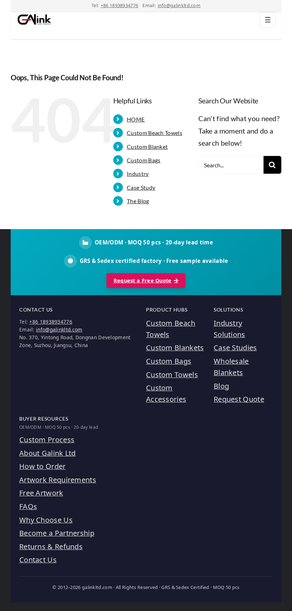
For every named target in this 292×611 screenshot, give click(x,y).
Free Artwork (41, 493)
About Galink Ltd (47, 453)
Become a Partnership (56, 533)
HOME (136, 119)
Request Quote (239, 399)
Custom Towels (172, 374)
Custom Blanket (147, 146)
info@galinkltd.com (179, 5)
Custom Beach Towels (154, 132)
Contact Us (38, 559)
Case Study (141, 187)
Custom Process (46, 439)
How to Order (42, 466)
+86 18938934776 (120, 5)
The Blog (138, 201)
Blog (221, 386)
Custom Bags (143, 160)
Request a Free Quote (143, 280)
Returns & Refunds (51, 546)
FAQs (28, 506)
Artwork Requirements (57, 480)
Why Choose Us (46, 520)
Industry (137, 173)
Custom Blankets (175, 347)
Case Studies (235, 347)
